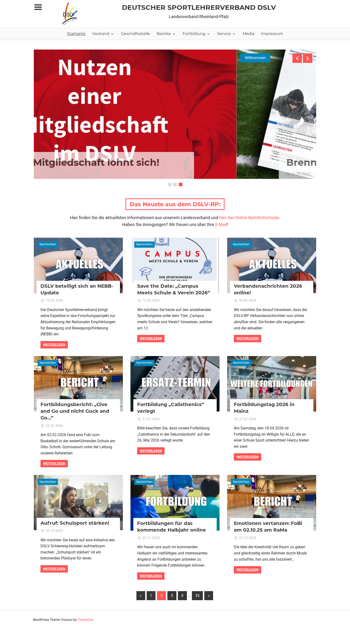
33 (197, 595)
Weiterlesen (54, 345)
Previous (297, 58)
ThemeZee (85, 620)
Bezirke (164, 33)
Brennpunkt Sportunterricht (154, 162)
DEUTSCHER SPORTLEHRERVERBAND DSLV (199, 7)
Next (307, 58)
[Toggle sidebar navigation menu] (38, 7)
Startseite (76, 33)
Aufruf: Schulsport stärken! (74, 523)
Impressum (272, 33)
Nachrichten (48, 244)
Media (248, 33)
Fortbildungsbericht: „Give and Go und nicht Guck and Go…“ (74, 411)
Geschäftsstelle (135, 33)
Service (224, 33)
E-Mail (221, 224)
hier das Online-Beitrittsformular (249, 217)
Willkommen (52, 57)
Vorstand (100, 33)
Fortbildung (194, 33)
